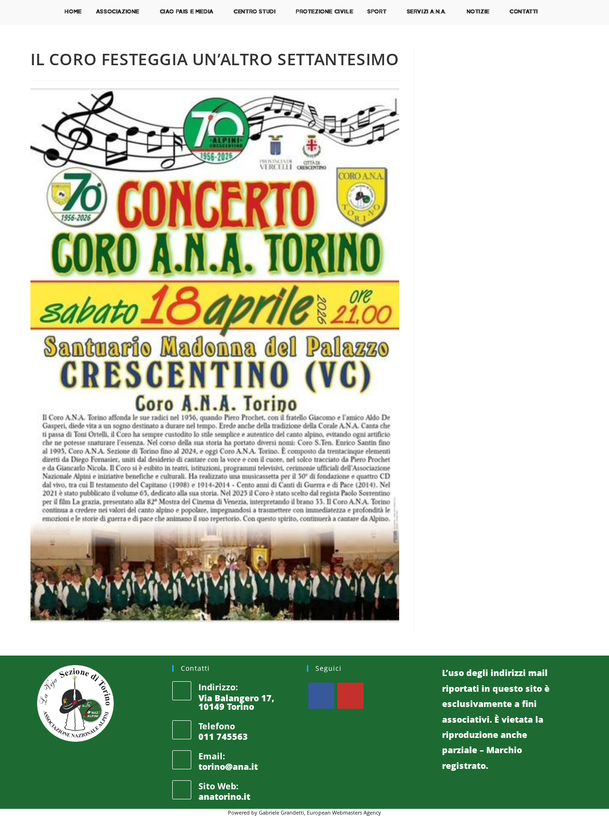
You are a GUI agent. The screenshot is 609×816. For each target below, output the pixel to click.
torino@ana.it (228, 766)
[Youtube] (350, 696)
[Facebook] (321, 696)
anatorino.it (224, 796)
